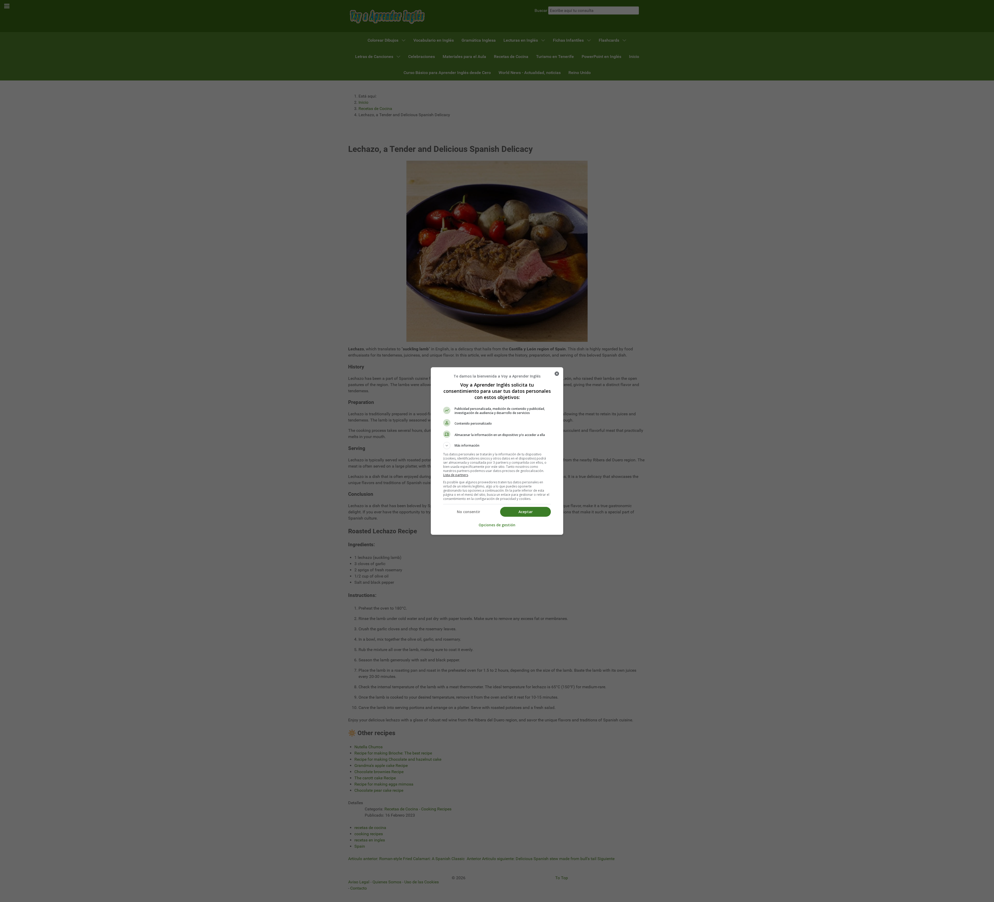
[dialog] (497, 451)
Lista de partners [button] (455, 475)
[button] (497, 445)
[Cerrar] (557, 373)
